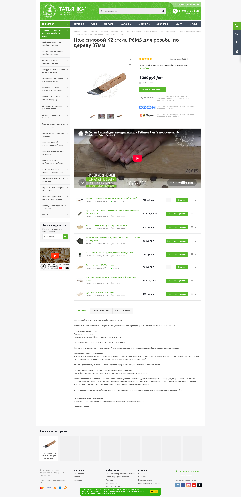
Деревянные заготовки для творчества (52, 107)
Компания (79, 470)
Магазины (126, 24)
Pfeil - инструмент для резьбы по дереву (51, 43)
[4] (148, 59)
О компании (162, 24)
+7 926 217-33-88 (189, 11)
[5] (151, 59)
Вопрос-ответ (144, 477)
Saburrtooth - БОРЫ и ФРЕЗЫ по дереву (51, 98)
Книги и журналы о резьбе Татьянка (53, 134)
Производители (145, 480)
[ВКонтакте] (177, 485)
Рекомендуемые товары (149, 483)
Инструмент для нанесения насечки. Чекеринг (53, 71)
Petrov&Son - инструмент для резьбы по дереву (53, 80)
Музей (93, 24)
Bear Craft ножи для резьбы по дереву (50, 61)
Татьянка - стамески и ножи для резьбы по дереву (51, 33)
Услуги (179, 24)
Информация (113, 470)
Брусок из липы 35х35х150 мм (100, 265)
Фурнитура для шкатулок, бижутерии (53, 189)
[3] (145, 59)
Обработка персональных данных (121, 474)
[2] (143, 59)
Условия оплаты (113, 483)
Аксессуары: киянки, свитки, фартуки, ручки (52, 89)
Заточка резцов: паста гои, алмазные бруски (53, 125)
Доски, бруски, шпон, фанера (51, 116)
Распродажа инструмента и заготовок (54, 207)
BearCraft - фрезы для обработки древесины (52, 198)
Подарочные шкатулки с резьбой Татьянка (52, 52)
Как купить (144, 24)
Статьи (194, 24)
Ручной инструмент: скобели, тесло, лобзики (52, 161)
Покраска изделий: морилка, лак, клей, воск (52, 143)
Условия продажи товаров (117, 477)
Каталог (49, 24)
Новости (77, 477)
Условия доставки (114, 486)
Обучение (79, 24)
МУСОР (45, 215)
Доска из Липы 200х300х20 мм (100, 292)
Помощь (143, 470)
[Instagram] (188, 485)
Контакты (108, 24)
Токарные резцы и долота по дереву (53, 179)
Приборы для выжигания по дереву (53, 152)
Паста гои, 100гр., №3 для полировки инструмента (109, 253)
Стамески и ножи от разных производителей (52, 170)
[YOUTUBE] (194, 485)
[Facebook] (183, 485)
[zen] (199, 485)
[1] (140, 59)
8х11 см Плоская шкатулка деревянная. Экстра (107, 225)
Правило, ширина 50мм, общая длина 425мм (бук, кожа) (111, 198)
